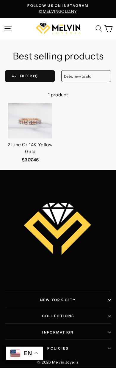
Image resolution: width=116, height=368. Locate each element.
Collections (58, 316)
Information (57, 332)
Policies (57, 348)
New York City (58, 300)
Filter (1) (28, 76)
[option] (58, 9)
